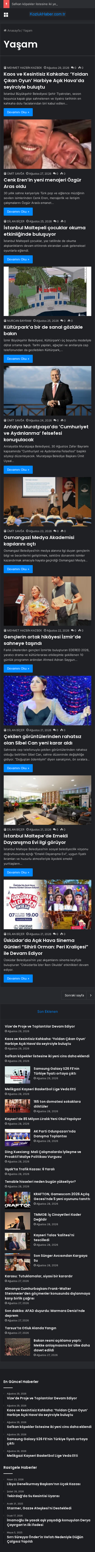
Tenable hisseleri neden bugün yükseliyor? (40, 1181)
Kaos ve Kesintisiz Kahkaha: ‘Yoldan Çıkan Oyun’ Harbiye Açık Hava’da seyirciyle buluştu (46, 80)
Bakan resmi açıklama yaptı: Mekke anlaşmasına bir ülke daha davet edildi (62, 1345)
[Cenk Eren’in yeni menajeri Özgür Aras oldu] (47, 144)
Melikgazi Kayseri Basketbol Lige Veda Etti (40, 1089)
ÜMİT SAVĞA (15, 173)
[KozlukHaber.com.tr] (47, 14)
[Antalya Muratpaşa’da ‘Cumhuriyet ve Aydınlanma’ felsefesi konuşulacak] (47, 390)
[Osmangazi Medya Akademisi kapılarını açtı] (47, 501)
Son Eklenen (47, 1011)
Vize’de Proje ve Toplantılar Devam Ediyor (40, 1026)
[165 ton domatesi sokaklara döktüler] (17, 1106)
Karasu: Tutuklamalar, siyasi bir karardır (39, 1276)
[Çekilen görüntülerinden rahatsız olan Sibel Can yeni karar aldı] (47, 700)
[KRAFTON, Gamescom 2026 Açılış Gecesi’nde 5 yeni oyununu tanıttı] (17, 1200)
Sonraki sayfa (74, 995)
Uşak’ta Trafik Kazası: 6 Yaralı (30, 1169)
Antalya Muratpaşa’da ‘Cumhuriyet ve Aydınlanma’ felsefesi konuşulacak (46, 433)
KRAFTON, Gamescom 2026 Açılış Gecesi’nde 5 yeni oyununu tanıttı (62, 1196)
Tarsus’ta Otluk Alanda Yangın (30, 1328)
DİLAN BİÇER (15, 221)
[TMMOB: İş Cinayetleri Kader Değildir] (17, 1221)
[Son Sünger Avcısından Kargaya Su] (17, 1262)
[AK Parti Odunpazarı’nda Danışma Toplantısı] (17, 1137)
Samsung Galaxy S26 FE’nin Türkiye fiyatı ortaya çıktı (56, 1071)
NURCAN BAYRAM (19, 320)
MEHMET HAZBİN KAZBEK (24, 67)
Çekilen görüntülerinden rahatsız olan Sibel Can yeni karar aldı (42, 739)
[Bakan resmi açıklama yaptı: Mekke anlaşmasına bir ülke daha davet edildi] (17, 1346)
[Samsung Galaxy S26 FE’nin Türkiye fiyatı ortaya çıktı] (17, 1075)
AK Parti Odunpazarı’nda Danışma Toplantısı (55, 1133)
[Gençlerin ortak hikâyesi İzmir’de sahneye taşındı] (47, 601)
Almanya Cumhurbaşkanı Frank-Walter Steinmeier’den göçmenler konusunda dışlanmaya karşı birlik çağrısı (47, 1293)
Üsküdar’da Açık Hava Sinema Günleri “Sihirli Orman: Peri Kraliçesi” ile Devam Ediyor (46, 946)
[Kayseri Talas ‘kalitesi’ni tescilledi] (17, 1241)
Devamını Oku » (18, 112)
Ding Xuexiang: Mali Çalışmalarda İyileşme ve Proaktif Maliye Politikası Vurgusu (43, 1154)
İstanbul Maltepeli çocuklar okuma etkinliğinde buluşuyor (45, 230)
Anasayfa (13, 30)
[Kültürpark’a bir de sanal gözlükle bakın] (47, 291)
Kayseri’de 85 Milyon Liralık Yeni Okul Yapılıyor (43, 1119)
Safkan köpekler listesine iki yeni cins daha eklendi (48, 4)
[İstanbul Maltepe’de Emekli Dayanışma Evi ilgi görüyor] (47, 800)
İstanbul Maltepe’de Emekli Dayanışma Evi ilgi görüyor (36, 839)
